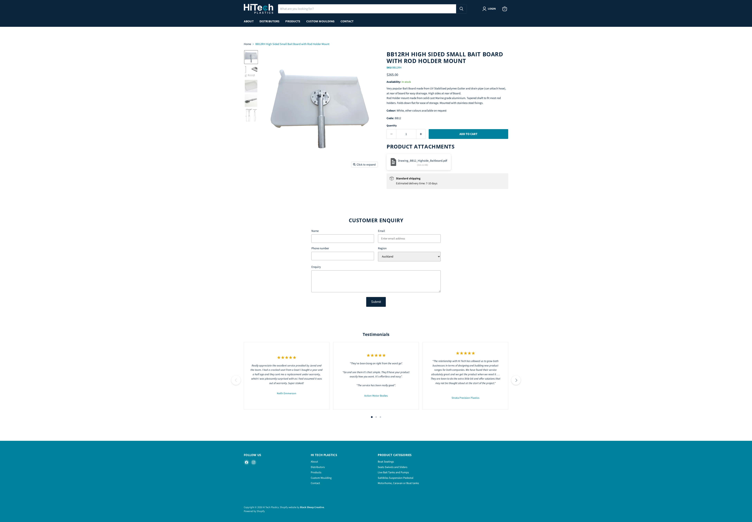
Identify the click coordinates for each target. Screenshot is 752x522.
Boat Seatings (386, 462)
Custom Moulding (320, 21)
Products (292, 21)
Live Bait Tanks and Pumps (393, 472)
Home (247, 44)
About (249, 21)
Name (315, 231)
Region (382, 248)
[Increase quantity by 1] (421, 134)
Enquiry (316, 267)
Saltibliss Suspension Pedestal (395, 478)
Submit (376, 301)
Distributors (269, 21)
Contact (347, 21)
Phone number (320, 248)
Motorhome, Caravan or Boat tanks (398, 483)
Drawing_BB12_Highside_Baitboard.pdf (422, 161)
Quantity (392, 125)
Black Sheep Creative (312, 507)
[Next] (516, 380)
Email (381, 231)
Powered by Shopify (254, 511)
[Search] (461, 8)
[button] (251, 57)
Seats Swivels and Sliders (392, 467)
